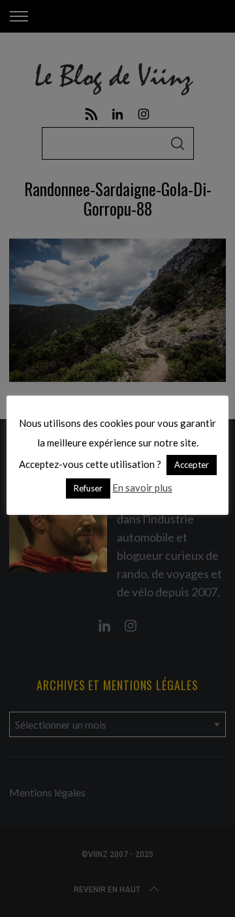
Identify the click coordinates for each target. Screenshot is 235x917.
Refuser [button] (88, 488)
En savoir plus (142, 487)
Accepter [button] (191, 464)
